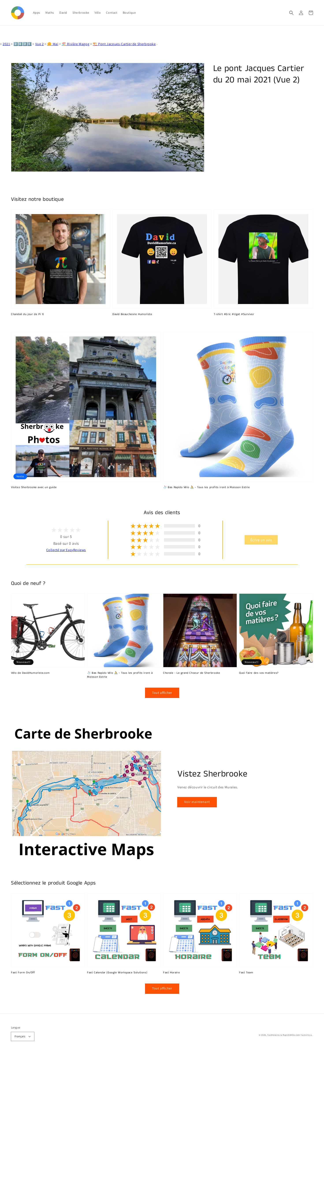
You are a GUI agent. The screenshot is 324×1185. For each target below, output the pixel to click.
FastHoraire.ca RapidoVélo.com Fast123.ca (289, 1035)
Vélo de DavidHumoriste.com (30, 673)
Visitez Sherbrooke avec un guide (34, 487)
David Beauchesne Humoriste (132, 314)
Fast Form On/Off (23, 973)
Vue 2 (39, 44)
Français (20, 1036)
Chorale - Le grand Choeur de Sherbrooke (191, 673)
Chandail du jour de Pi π (27, 314)
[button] (291, 13)
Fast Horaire (171, 973)
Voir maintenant (197, 802)
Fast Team (246, 973)
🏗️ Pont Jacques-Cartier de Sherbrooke (124, 44)
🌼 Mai (52, 44)
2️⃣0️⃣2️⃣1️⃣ (22, 44)
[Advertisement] (132, 1119)
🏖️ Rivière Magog (75, 44)
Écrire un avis (261, 539)
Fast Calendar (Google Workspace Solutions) (117, 973)
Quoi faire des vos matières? (259, 673)
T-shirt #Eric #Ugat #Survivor (234, 314)
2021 (6, 44)
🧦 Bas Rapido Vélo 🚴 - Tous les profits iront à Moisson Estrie (206, 487)
